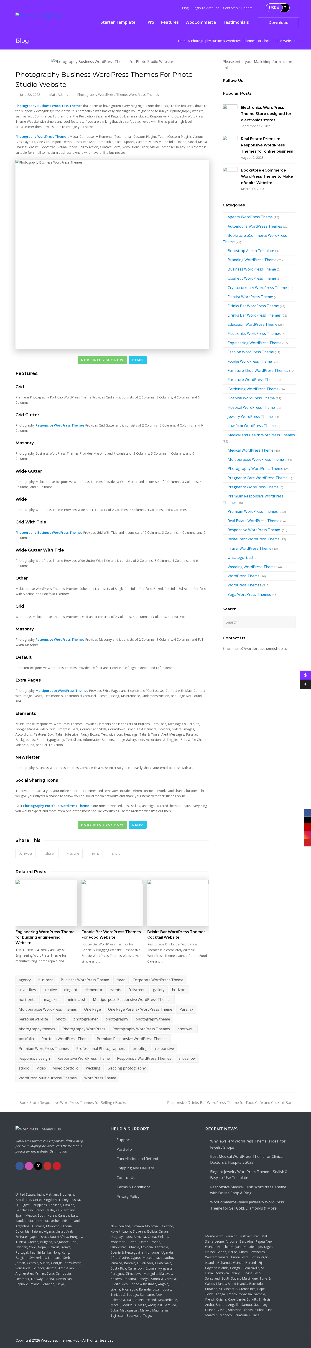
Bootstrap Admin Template (251, 250)
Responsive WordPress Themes (144, 1058)
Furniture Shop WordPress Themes (258, 370)
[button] (25, 853)
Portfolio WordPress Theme (65, 1038)
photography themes (37, 1028)
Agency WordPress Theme (250, 216)
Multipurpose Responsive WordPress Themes (132, 999)
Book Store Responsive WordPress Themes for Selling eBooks (72, 1102)
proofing (140, 1048)
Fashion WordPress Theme (251, 351)
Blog (185, 7)
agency (25, 979)
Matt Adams (58, 94)
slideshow (187, 1058)
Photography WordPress (84, 1028)
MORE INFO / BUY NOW (102, 360)
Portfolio (124, 1149)
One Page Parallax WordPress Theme (140, 1009)
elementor (93, 989)
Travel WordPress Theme (249, 548)
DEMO (137, 360)
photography (116, 1019)
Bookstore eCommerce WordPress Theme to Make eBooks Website (267, 176)
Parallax (186, 1009)
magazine (52, 999)
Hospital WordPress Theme (251, 398)
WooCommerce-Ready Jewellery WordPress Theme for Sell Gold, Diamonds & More (247, 1205)
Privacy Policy (128, 1196)
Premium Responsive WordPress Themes (132, 1038)
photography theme (152, 1019)
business (46, 979)
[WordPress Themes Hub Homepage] (38, 1129)
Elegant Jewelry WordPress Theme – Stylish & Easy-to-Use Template (249, 1174)
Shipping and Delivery (135, 1168)
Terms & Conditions (133, 1186)
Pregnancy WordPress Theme (253, 486)
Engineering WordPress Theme (254, 342)
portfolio (26, 1038)
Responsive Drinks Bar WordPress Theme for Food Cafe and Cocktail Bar (229, 1102)
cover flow (27, 989)
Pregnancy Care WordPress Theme (258, 477)
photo (61, 1019)
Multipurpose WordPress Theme (256, 459)
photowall (185, 1028)
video (41, 1068)
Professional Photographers (100, 1048)
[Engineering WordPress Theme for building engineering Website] (46, 903)
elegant (70, 989)
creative (50, 989)
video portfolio (66, 1068)
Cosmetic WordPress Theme (252, 278)
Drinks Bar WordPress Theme (253, 305)
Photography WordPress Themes (141, 1028)
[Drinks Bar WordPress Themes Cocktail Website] (178, 903)
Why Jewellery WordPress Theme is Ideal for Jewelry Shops (248, 1144)
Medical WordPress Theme (250, 450)
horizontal (27, 999)
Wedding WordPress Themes (252, 566)
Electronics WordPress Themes (254, 333)
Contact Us (126, 1177)
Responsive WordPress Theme (83, 1058)
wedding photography (127, 1068)
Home (182, 41)
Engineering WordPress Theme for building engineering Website (45, 937)
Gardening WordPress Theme (253, 388)
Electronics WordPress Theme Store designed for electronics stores (266, 113)
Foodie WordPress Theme (250, 361)
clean (121, 979)
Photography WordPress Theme (102, 94)
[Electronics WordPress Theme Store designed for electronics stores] (230, 111)
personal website (33, 1019)
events (115, 989)
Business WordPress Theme (85, 979)
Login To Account (206, 7)
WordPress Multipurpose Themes (48, 1077)
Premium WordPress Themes (44, 1048)
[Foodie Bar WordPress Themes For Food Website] (112, 903)
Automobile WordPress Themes (255, 226)
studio (24, 1068)
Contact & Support (237, 7)
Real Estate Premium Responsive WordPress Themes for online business (267, 145)
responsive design (34, 1058)
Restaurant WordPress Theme (254, 538)
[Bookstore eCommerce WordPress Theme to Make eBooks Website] (230, 174)
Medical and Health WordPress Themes (261, 434)
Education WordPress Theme (252, 324)
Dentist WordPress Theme (250, 296)
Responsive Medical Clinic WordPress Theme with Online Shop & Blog (248, 1189)
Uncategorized (240, 557)
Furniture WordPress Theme (252, 379)
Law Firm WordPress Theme (252, 425)
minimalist (76, 999)
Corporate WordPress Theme (158, 979)
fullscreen (137, 989)
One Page (92, 1009)
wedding (93, 1068)
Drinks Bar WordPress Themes (254, 315)
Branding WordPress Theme (252, 259)
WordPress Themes (144, 94)
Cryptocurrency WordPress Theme (257, 287)
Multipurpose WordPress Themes (48, 1009)
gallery (159, 989)
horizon (178, 989)
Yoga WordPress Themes (249, 594)
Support (124, 1139)
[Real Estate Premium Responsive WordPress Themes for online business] (230, 143)
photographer (85, 1019)
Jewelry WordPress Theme (250, 416)
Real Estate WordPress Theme (253, 520)
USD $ (274, 7)
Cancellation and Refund (137, 1158)
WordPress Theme (100, 1077)
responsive (164, 1048)
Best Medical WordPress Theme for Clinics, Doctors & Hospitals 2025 (246, 1159)
